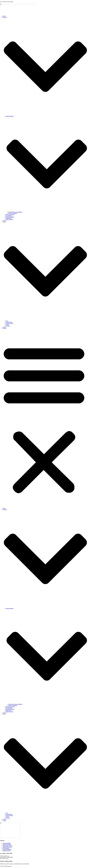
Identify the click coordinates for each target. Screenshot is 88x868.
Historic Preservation (10, 214)
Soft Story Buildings (12, 213)
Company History (9, 323)
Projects (4, 220)
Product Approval (9, 219)
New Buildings (9, 215)
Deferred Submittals (10, 217)
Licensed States (9, 322)
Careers (4, 327)
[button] (44, 418)
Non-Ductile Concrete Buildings (15, 212)
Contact (4, 328)
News (7, 320)
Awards (7, 324)
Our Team (8, 325)
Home (4, 16)
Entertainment (9, 218)
